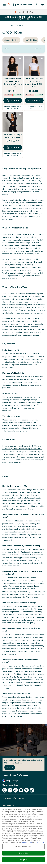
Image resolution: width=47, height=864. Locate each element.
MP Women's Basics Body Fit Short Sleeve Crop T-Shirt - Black (13, 83)
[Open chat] (32, 790)
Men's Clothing (31, 40)
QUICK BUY (14, 100)
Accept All (23, 860)
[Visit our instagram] (4, 790)
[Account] (37, 4)
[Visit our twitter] (26, 790)
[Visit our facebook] (10, 790)
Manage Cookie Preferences (15, 775)
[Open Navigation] (4, 4)
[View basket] (42, 4)
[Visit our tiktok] (15, 790)
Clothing (12, 25)
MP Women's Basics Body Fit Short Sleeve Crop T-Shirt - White (34, 83)
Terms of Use (39, 842)
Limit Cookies (23, 853)
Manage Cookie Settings (23, 846)
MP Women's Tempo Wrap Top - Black (13, 136)
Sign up (9, 767)
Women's (19, 25)
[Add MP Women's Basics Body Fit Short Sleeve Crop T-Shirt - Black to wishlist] (20, 58)
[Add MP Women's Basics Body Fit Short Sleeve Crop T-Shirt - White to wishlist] (41, 58)
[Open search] (9, 4)
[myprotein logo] (22, 4)
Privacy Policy (27, 842)
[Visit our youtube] (21, 790)
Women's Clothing (11, 40)
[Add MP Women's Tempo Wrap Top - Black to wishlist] (20, 114)
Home (5, 25)
